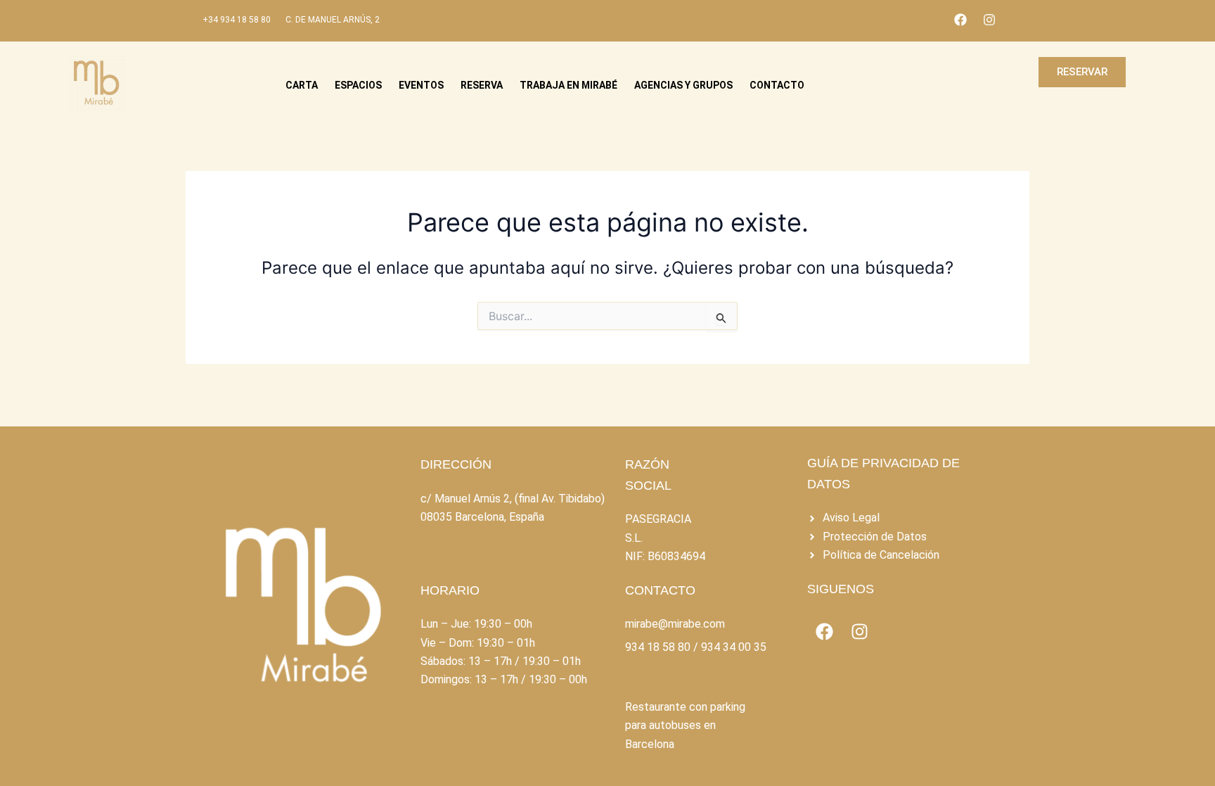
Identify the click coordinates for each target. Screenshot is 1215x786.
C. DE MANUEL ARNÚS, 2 (332, 20)
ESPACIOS (358, 85)
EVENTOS (421, 85)
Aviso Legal (851, 517)
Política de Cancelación (881, 555)
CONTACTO (777, 85)
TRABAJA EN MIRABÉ (568, 85)
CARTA (301, 85)
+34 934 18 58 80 (236, 20)
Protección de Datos (875, 536)
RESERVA (482, 85)
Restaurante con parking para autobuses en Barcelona (685, 725)
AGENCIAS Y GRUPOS (683, 85)
